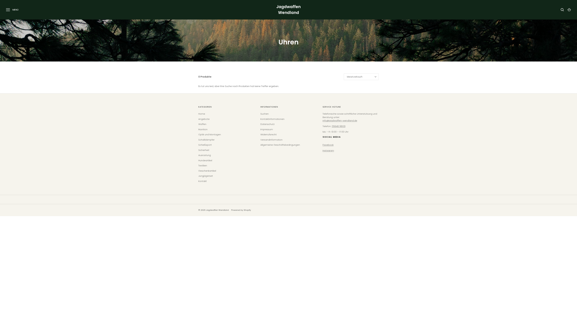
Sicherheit (203, 150)
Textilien (202, 165)
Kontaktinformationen (272, 119)
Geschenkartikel (207, 170)
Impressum (266, 129)
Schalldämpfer (206, 139)
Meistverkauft (354, 76)
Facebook (328, 144)
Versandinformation (271, 139)
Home (201, 113)
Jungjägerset (205, 175)
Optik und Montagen (209, 134)
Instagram (328, 150)
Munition (203, 129)
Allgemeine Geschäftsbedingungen (280, 144)
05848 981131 (338, 126)
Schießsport (205, 144)
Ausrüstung (204, 155)
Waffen (202, 124)
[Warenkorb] (569, 9)
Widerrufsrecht (268, 134)
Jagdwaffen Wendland (288, 9)
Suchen (264, 113)
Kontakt (202, 181)
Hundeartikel (205, 160)
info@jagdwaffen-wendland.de (340, 120)
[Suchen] (562, 9)
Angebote (204, 119)
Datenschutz (267, 124)
